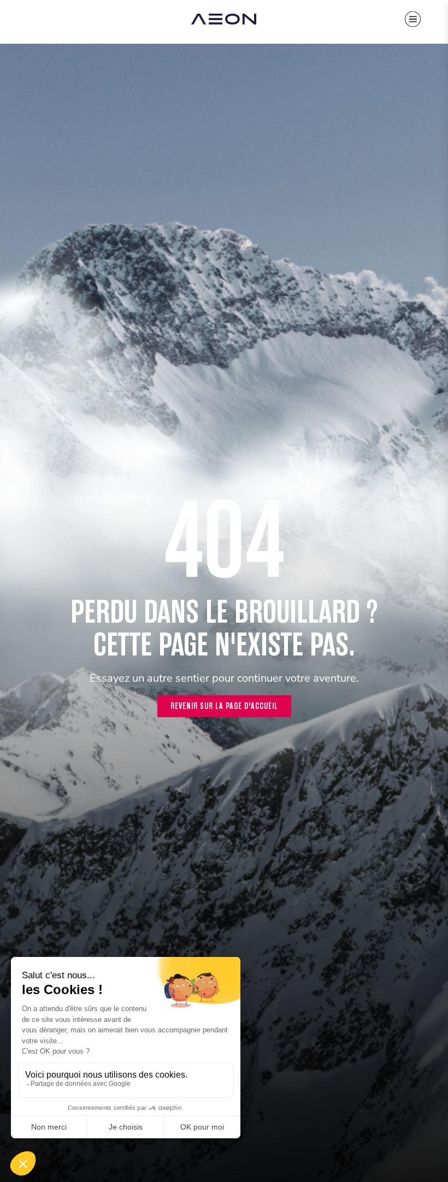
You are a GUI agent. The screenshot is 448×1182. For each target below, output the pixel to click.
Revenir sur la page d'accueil (224, 706)
